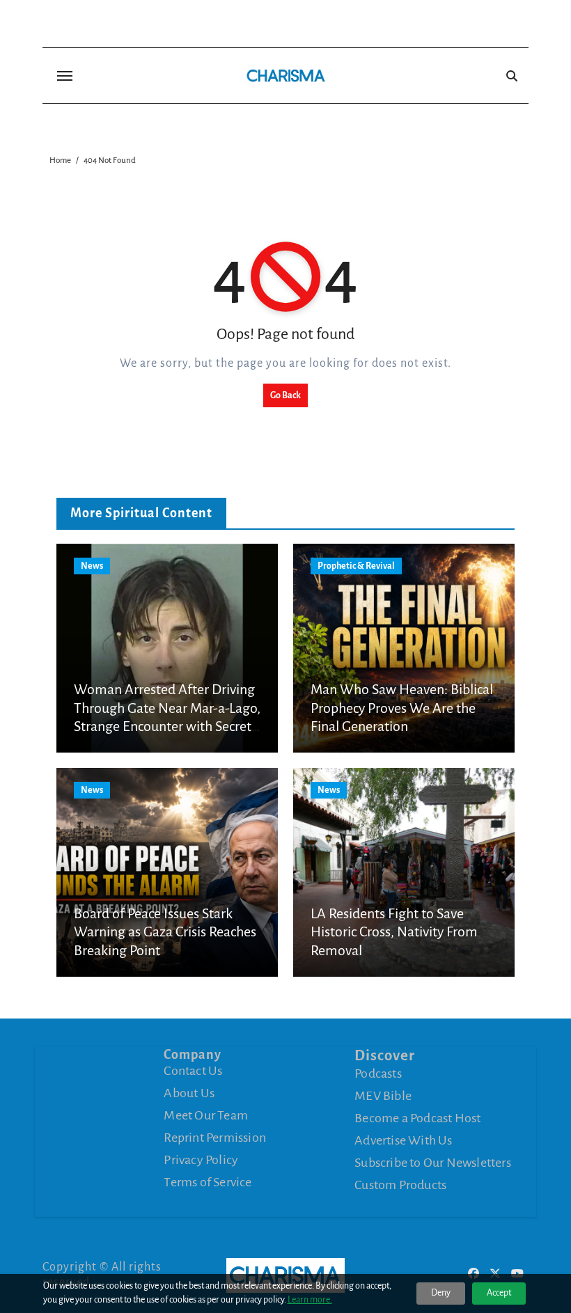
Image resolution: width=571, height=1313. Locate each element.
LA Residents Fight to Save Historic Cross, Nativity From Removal (394, 932)
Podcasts (378, 1073)
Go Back (285, 395)
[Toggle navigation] (65, 76)
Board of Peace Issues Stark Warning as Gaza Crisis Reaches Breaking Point (165, 932)
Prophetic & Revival (356, 566)
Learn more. (310, 1300)
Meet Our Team (206, 1115)
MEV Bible (383, 1096)
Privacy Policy (201, 1160)
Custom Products (400, 1185)
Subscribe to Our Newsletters (432, 1163)
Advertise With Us (403, 1140)
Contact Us (193, 1071)
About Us (189, 1093)
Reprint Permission (215, 1138)
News (92, 566)
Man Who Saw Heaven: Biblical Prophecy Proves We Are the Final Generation (402, 708)
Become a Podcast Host (417, 1118)
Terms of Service (207, 1182)
